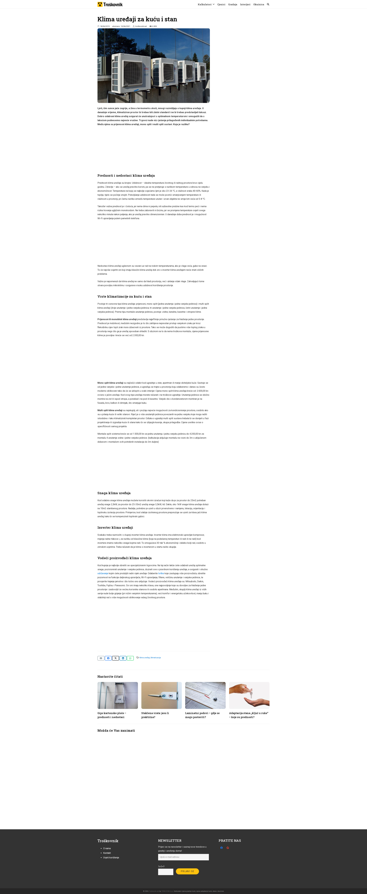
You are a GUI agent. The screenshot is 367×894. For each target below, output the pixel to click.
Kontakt (107, 853)
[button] (213, 4)
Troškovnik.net (154, 891)
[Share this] (108, 658)
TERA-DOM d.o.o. (167, 891)
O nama (107, 848)
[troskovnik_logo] (110, 4)
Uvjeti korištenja (111, 857)
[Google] (228, 848)
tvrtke (161, 573)
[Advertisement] (153, 150)
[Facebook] (221, 848)
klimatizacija (156, 658)
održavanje (102, 573)
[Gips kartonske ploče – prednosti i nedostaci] (117, 695)
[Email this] (100, 658)
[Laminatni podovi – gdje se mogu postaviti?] (205, 695)
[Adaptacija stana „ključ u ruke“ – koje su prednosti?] (249, 695)
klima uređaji (144, 658)
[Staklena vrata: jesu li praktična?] (161, 695)
